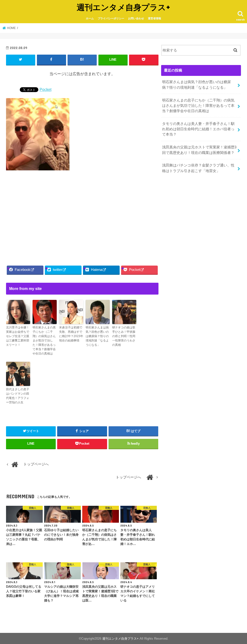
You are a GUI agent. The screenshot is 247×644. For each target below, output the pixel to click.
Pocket (45, 89)
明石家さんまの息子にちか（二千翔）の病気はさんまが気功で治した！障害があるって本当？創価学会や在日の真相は (44, 340)
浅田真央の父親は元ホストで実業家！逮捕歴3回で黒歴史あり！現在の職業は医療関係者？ (199, 149)
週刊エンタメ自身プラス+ (123, 7)
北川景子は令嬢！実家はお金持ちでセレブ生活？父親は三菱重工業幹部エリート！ (17, 336)
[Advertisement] (82, 216)
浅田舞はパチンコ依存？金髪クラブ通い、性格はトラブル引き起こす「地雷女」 (198, 168)
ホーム (90, 18)
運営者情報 (154, 18)
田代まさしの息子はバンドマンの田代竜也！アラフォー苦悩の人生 (17, 396)
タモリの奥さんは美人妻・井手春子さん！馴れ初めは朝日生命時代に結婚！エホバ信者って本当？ (198, 129)
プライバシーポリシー (111, 18)
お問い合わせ (136, 18)
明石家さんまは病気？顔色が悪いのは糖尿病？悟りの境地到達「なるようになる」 (97, 336)
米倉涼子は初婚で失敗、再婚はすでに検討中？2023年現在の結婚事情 (71, 334)
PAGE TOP (236, 620)
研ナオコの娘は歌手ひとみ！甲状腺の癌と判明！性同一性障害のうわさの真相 (123, 336)
